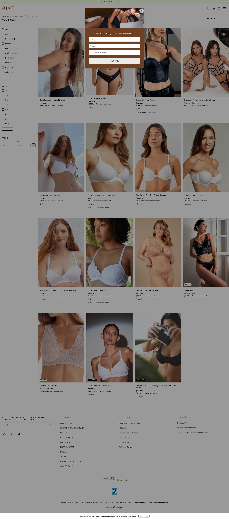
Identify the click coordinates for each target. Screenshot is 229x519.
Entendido (144, 516)
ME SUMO (114, 61)
